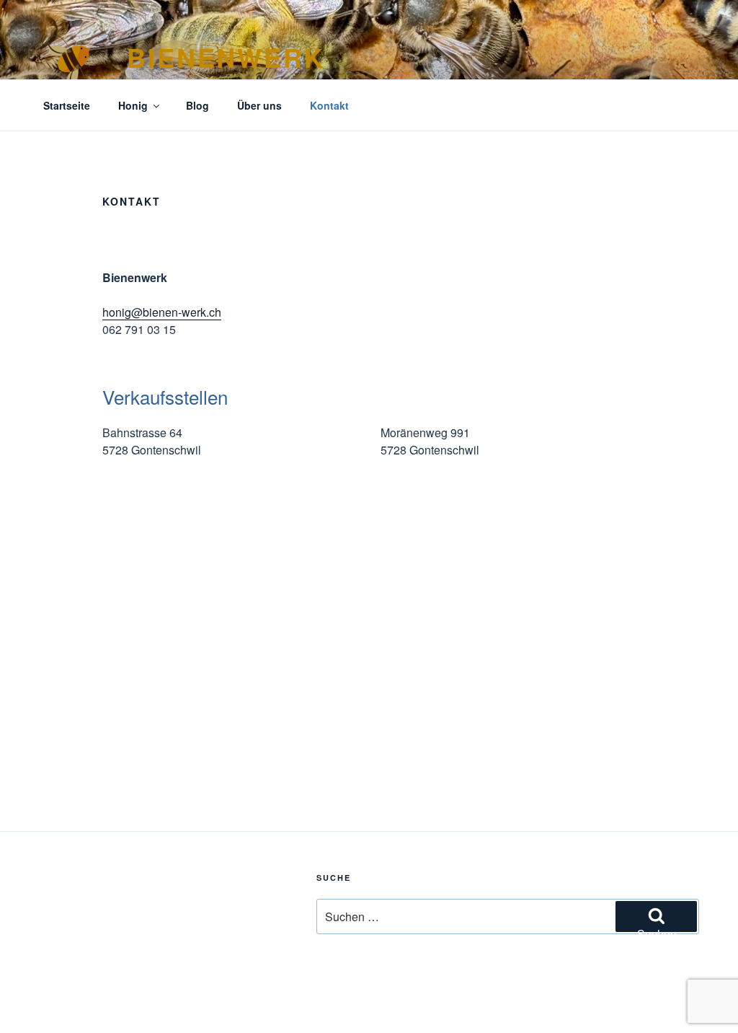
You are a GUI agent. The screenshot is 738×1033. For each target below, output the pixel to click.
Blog (197, 105)
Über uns (259, 105)
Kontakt (329, 105)
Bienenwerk (226, 57)
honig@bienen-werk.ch (161, 312)
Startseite (66, 105)
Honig (133, 105)
